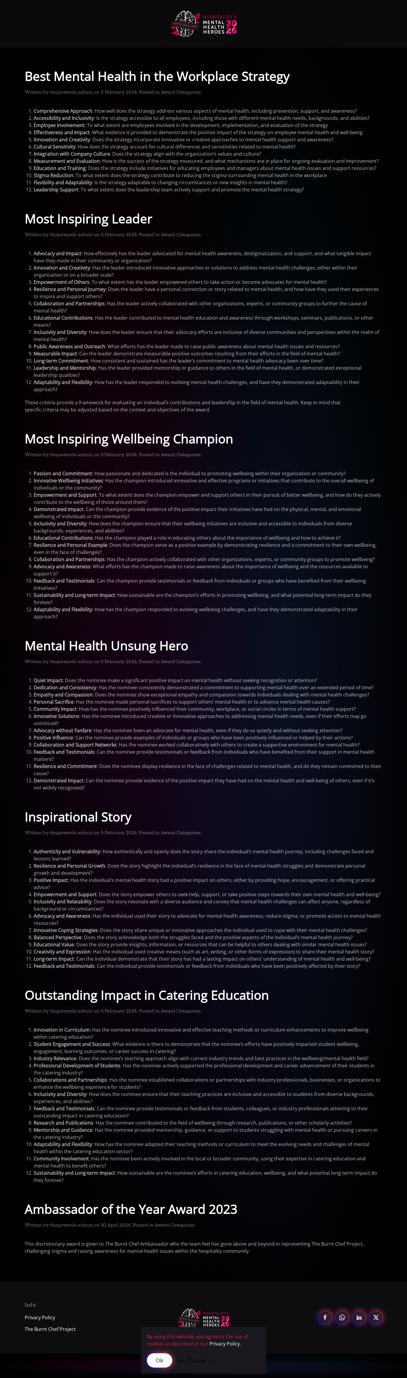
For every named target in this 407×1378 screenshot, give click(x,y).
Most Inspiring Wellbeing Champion (129, 438)
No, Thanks (191, 1360)
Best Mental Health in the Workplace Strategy (157, 75)
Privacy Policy (40, 1317)
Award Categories (181, 92)
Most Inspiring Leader (88, 218)
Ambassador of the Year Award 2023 (131, 1208)
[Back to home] (203, 24)
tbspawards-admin (71, 92)
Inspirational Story (78, 816)
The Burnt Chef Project (50, 1329)
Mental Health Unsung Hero (106, 645)
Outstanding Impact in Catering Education (147, 994)
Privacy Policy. (225, 1343)
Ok (159, 1360)
